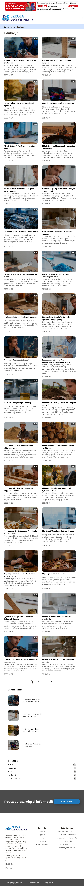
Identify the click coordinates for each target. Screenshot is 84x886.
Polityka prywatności (14, 883)
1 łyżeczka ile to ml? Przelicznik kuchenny (20, 317)
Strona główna (9, 27)
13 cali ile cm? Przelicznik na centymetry (58, 103)
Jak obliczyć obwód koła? (67, 848)
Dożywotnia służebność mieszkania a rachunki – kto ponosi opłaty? (67, 838)
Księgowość (12, 768)
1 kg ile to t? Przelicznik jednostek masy (58, 531)
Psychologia (12, 775)
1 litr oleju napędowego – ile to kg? (18, 403)
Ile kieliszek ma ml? (67, 844)
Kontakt (9, 868)
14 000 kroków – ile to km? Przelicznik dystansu (31, 730)
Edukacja (11, 764)
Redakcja (9, 864)
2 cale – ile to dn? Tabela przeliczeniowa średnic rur (31, 700)
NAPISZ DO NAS (66, 801)
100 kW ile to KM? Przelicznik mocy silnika (21, 231)
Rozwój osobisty (14, 778)
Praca (10, 771)
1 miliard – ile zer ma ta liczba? (16, 360)
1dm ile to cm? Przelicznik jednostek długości (32, 715)
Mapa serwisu (34, 883)
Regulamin (49, 883)
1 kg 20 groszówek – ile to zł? (53, 574)
